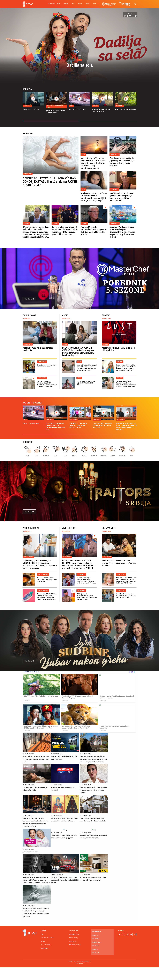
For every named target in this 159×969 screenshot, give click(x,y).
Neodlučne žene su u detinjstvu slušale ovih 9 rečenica (46, 366)
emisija (65, 4)
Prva (42, 934)
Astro (83, 154)
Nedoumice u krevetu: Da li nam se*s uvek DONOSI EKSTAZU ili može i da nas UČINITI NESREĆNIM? (50, 181)
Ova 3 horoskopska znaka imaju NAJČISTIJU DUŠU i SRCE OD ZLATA (86, 383)
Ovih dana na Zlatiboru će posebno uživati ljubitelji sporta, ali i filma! (78, 425)
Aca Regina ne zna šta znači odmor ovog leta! (101, 110)
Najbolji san (27, 106)
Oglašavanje (44, 948)
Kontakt (43, 930)
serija (80, 4)
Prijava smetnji (73, 937)
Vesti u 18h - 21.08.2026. (77, 109)
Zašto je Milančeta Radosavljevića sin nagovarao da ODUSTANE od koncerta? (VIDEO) (94, 231)
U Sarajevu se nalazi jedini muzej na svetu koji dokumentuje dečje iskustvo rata (55, 426)
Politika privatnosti (74, 944)
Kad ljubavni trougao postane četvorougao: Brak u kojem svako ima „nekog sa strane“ (126, 595)
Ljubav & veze (27, 174)
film (73, 4)
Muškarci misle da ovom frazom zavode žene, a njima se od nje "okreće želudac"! (119, 563)
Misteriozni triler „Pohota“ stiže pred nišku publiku (118, 349)
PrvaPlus (95, 935)
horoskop (27, 442)
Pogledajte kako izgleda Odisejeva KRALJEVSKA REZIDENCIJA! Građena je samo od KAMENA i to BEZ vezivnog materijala (47, 384)
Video (87, 4)
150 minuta (119, 106)
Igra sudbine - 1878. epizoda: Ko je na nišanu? (55, 112)
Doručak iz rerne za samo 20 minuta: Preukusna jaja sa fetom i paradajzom (47, 579)
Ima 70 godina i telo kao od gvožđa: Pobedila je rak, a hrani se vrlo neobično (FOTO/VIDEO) (121, 197)
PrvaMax (95, 938)
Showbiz (79, 54)
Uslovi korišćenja (74, 934)
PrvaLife (95, 949)
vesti (94, 4)
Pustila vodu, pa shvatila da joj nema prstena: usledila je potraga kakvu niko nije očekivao (121, 162)
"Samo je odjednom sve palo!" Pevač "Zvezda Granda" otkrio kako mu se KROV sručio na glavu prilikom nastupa (65, 231)
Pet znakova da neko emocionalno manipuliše (38, 349)
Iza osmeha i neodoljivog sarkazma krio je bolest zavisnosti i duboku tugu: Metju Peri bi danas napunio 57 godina (86, 580)
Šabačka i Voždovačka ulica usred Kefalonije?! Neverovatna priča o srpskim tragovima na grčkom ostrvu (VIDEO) (122, 232)
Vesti (71, 106)
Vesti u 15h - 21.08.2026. (31, 423)
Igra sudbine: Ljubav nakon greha (55, 106)
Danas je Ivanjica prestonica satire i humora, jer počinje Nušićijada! (102, 425)
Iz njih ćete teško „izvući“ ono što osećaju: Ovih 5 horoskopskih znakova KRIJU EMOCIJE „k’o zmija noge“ (94, 197)
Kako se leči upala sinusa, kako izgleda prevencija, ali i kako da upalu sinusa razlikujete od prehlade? (126, 426)
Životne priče (114, 189)
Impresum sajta (73, 930)
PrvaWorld (96, 942)
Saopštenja (72, 941)
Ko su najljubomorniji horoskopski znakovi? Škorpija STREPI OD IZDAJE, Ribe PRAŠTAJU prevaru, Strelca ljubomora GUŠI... (86, 367)
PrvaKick (95, 946)
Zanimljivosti (115, 154)
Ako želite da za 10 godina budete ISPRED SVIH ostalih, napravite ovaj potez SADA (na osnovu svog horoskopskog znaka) (93, 163)
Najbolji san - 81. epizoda (31, 109)
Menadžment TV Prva (47, 937)
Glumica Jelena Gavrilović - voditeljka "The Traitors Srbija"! (79, 62)
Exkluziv (95, 106)
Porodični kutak (28, 557)
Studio (43, 941)
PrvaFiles (95, 953)
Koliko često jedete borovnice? (125, 109)
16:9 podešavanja (46, 944)
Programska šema (54, 4)
